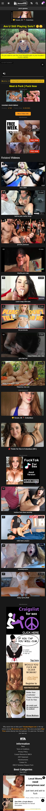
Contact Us (23, 762)
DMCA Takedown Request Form (23, 765)
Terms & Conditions (23, 749)
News (23, 746)
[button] (23, 41)
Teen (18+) (23, 772)
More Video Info (23, 114)
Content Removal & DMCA (23, 754)
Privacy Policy (23, 752)
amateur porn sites (20, 729)
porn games (23, 8)
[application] (23, 41)
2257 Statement (23, 757)
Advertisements (23, 760)
